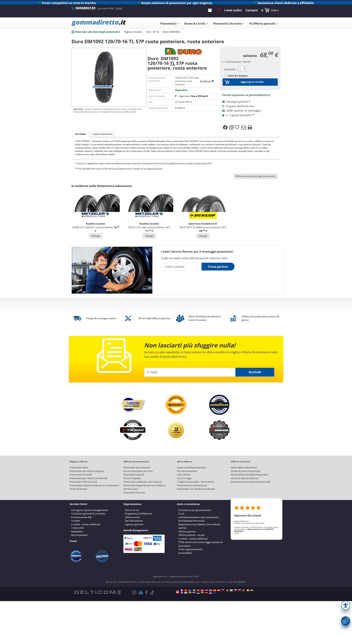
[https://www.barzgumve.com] (189, 593)
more (236, 533)
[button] (345, 605)
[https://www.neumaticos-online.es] (214, 590)
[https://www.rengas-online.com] (231, 590)
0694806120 (85, 7)
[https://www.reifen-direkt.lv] (206, 593)
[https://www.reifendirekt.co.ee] (198, 593)
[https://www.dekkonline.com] (198, 590)
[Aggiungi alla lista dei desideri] (237, 127)
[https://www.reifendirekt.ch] (185, 590)
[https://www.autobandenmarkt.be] (226, 590)
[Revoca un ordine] (219, 10)
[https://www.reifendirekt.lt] (202, 593)
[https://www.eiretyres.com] (247, 590)
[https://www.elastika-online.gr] (185, 593)
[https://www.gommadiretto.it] (193, 590)
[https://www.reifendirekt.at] (218, 590)
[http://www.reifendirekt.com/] (214, 593)
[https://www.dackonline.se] (189, 590)
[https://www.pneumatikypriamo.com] (239, 590)
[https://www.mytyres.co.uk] (210, 590)
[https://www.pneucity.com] (243, 590)
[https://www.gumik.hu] (251, 590)
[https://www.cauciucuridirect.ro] (181, 593)
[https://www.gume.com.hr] (193, 593)
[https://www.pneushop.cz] (235, 590)
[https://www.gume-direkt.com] (222, 590)
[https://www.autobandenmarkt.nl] (206, 590)
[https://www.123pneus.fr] (181, 590)
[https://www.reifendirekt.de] (177, 590)
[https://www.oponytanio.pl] (177, 593)
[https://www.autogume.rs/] (210, 593)
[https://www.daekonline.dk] (202, 590)
